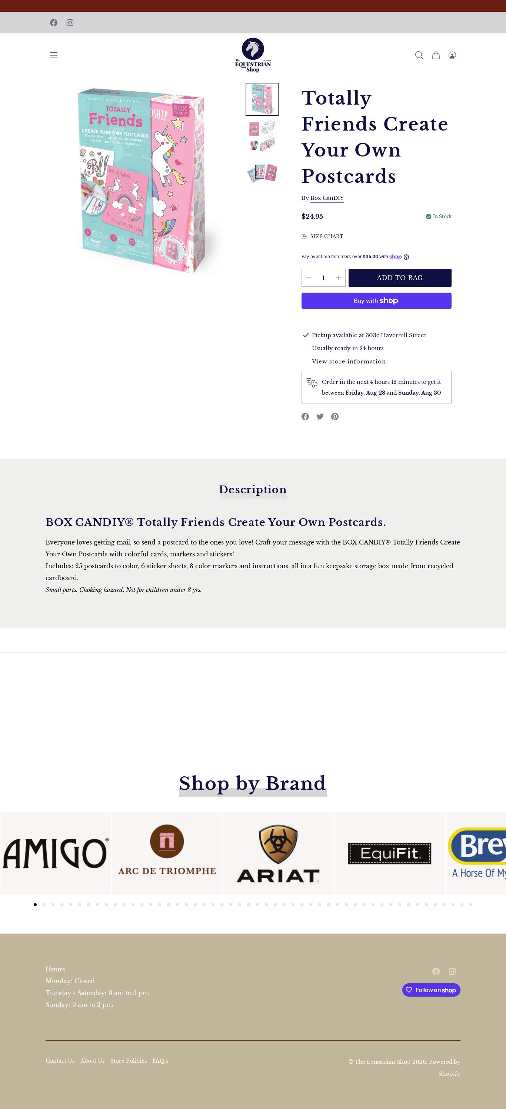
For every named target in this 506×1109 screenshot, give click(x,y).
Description (253, 490)
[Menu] (54, 55)
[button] (419, 55)
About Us (92, 1060)
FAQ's (160, 1060)
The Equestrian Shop (383, 1062)
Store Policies (128, 1060)
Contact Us (60, 1060)
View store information (349, 361)
